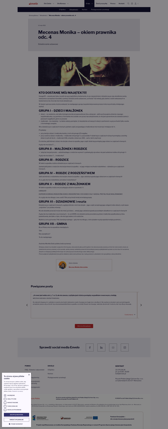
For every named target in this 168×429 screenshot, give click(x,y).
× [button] (29, 375)
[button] (16, 424)
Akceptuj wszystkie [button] (16, 415)
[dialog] (16, 400)
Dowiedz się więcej (17, 391)
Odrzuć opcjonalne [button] (17, 419)
